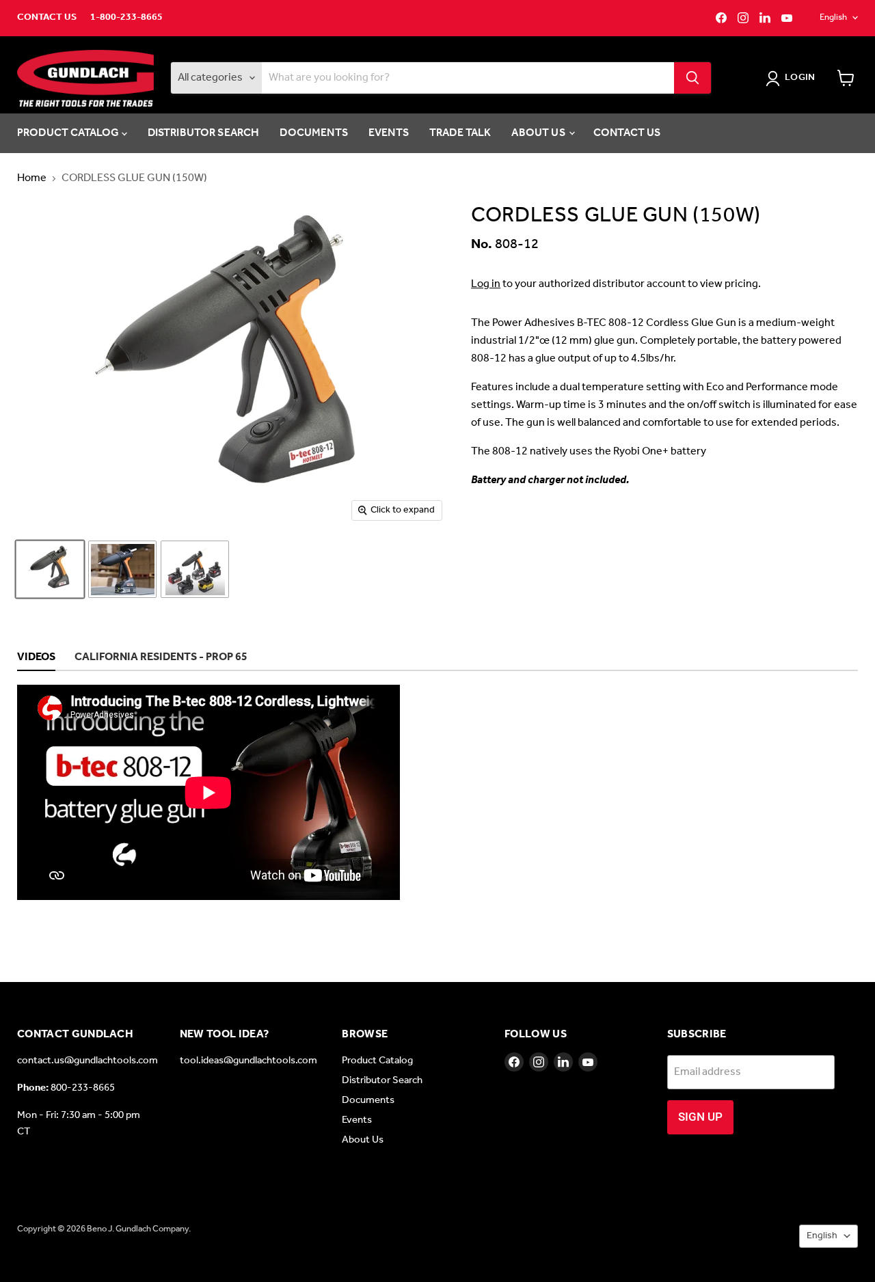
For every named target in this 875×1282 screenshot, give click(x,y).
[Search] (692, 78)
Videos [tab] (36, 658)
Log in (485, 284)
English (833, 17)
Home (31, 178)
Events (388, 133)
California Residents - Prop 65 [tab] (161, 658)
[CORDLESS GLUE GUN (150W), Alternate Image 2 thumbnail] (195, 569)
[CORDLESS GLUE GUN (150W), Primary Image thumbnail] (50, 569)
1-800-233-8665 (126, 17)
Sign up (700, 1116)
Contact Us (47, 17)
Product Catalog (69, 133)
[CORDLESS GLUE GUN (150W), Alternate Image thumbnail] (122, 569)
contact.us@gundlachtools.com (87, 1060)
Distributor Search (204, 133)
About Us (539, 133)
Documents (313, 133)
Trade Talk (460, 133)
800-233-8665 (83, 1087)
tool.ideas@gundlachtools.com (248, 1060)
